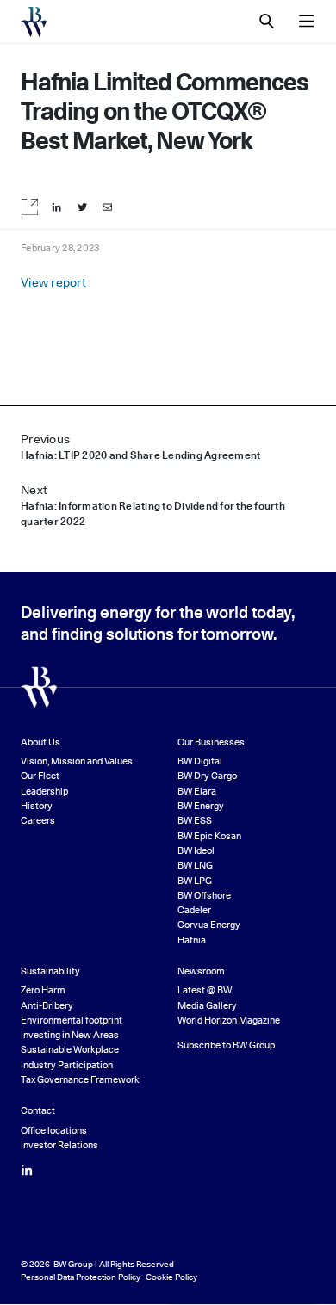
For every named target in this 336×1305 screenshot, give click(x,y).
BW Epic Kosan (209, 836)
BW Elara (196, 791)
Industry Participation (67, 1065)
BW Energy (200, 806)
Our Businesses (211, 742)
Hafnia (191, 940)
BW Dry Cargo (207, 776)
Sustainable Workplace (70, 1049)
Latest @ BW (204, 990)
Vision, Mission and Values (77, 761)
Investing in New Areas (70, 1035)
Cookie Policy (171, 1277)
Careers (38, 820)
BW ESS (194, 820)
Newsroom (201, 971)
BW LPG (194, 881)
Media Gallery (207, 1005)
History (37, 806)
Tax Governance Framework (80, 1079)
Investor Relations (59, 1145)
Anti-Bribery (47, 1005)
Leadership (44, 791)
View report (53, 282)
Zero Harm (43, 990)
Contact (38, 1110)
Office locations (54, 1130)
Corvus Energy (208, 924)
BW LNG (195, 865)
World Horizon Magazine (228, 1020)
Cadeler (194, 910)
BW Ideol (196, 850)
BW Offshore (204, 895)
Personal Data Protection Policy (80, 1277)
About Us (40, 742)
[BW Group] (34, 22)
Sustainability (50, 971)
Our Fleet (40, 776)
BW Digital (199, 761)
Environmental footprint (71, 1020)
